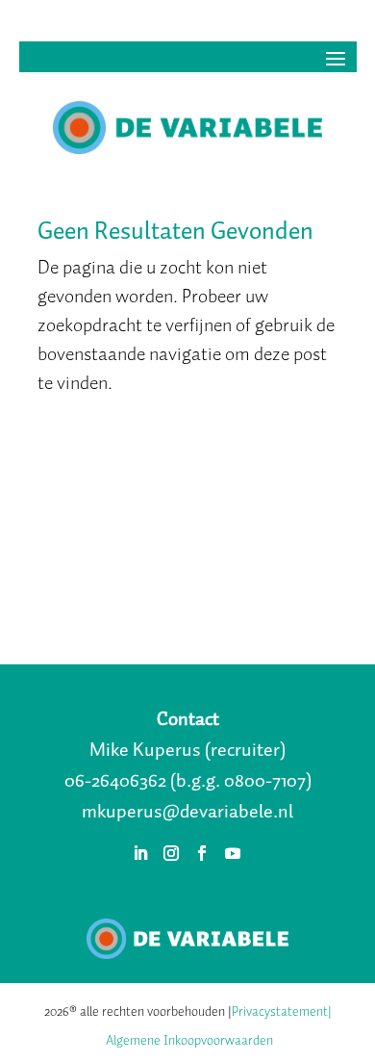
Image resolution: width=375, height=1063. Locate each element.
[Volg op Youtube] (232, 853)
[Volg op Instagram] (171, 853)
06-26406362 (115, 779)
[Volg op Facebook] (202, 853)
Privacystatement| (282, 1011)
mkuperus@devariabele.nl (187, 810)
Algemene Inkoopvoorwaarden (189, 1040)
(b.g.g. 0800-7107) (241, 779)
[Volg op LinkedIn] (140, 853)
